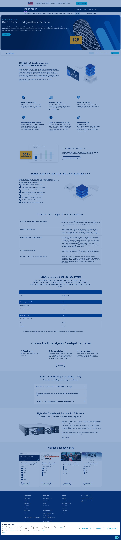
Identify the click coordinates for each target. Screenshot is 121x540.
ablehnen (49, 528)
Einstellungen (11, 527)
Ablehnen (98, 528)
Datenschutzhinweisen (21, 528)
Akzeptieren (12, 530)
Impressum (4, 532)
